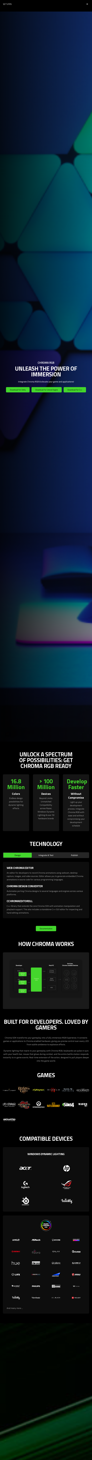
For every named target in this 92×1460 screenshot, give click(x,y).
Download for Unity (18, 389)
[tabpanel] (46, 890)
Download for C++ (74, 389)
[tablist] (46, 855)
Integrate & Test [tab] (45, 855)
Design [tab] (17, 855)
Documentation (46, 928)
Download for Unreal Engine (46, 389)
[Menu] (87, 4)
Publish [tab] (74, 855)
